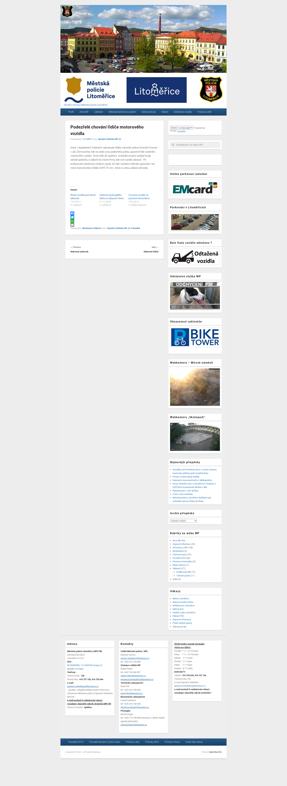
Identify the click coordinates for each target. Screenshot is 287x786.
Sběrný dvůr (178, 609)
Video (175, 579)
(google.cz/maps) (75, 668)
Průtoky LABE (204, 112)
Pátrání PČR (178, 616)
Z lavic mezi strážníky (183, 494)
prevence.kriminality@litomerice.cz (137, 679)
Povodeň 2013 (179, 558)
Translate (181, 131)
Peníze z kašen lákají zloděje (186, 476)
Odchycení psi (149, 112)
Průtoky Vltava (172, 742)
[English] (176, 123)
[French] (184, 123)
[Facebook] (114, 213)
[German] (180, 123)
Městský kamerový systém (122, 112)
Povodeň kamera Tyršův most (104, 742)
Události (98, 112)
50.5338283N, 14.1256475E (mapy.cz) (84, 665)
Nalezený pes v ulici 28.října (185, 490)
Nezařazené (87, 228)
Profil (71, 112)
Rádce (165, 112)
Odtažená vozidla (183, 112)
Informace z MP (180, 547)
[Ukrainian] (192, 123)
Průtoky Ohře (152, 742)
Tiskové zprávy (183, 575)
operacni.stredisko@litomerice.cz (190, 686)
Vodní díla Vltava (194, 742)
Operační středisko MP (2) (109, 139)
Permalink (135, 228)
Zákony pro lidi (179, 626)
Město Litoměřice (181, 598)
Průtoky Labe (132, 742)
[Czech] (172, 123)
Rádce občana (179, 565)
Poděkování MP (183, 572)
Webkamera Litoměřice (183, 605)
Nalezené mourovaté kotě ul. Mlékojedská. (192, 480)
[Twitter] (114, 217)
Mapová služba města (183, 602)
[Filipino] (188, 123)
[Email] (114, 225)
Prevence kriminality (182, 561)
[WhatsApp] (114, 221)
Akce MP (84, 112)
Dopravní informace (182, 544)
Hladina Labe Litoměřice (184, 612)
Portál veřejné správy (182, 623)
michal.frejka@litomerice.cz (134, 724)
